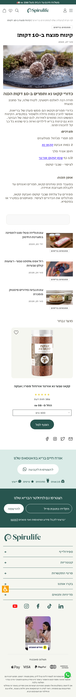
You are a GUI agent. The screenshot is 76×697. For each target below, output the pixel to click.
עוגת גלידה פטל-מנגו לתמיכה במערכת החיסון (24, 234)
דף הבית (68, 20)
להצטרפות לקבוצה (40, 469)
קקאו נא (47, 144)
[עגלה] (4, 10)
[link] (38, 633)
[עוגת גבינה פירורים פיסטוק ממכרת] (59, 298)
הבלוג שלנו (56, 20)
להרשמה (14, 509)
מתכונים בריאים (41, 20)
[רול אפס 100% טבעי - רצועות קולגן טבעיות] (59, 269)
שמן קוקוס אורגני (51, 157)
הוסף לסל (42, 424)
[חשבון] (65, 10)
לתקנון (14, 519)
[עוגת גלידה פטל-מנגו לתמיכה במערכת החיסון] (59, 240)
